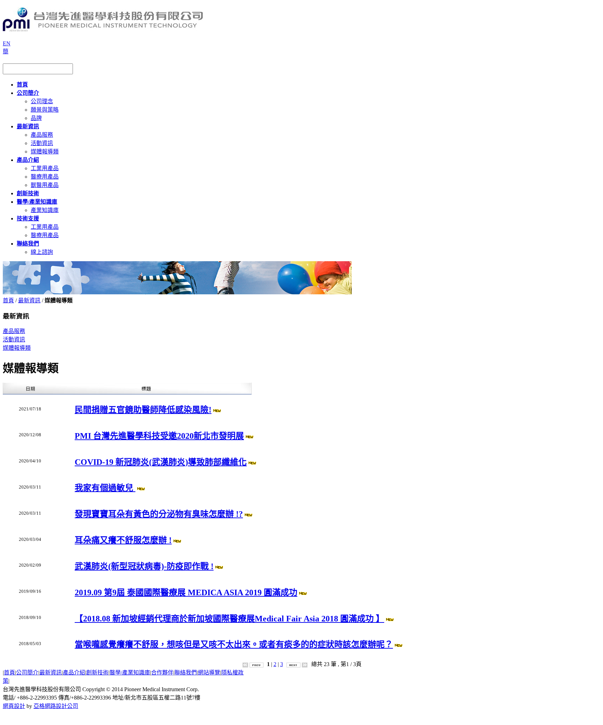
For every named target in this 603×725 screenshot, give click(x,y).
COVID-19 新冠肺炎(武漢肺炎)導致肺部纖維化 (161, 462)
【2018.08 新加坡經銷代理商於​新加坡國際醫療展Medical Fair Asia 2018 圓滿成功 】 (229, 618)
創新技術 (97, 672)
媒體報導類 (45, 151)
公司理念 (42, 101)
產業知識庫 (45, 210)
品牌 (36, 118)
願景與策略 (45, 110)
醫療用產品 (45, 177)
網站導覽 (209, 672)
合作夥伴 (162, 672)
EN (6, 43)
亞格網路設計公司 (56, 706)
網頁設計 (14, 706)
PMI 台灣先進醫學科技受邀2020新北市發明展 (159, 435)
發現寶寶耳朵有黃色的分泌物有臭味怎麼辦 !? (159, 514)
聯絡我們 (185, 672)
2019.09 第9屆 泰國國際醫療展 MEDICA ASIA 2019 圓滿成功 (186, 592)
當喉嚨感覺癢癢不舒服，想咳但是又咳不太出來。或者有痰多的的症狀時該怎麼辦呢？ (234, 644)
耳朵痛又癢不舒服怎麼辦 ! (123, 540)
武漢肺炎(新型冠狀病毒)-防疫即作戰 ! (144, 566)
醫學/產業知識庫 (130, 672)
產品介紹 (74, 672)
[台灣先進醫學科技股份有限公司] (103, 28)
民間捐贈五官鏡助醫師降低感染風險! (143, 409)
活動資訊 (42, 143)
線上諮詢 (42, 252)
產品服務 (42, 135)
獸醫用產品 (45, 185)
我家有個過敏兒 (105, 487)
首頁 (8, 300)
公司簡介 (27, 672)
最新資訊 (29, 300)
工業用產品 (45, 168)
